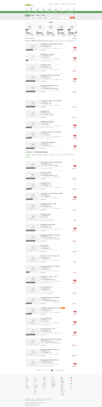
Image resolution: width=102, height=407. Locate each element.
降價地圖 (55, 9)
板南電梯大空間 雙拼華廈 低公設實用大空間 (49, 349)
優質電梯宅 (46, 154)
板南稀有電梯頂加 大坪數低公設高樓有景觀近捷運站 (51, 162)
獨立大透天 (58, 154)
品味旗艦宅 (28, 154)
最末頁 (63, 370)
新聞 (68, 9)
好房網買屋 (62, 382)
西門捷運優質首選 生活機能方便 (47, 54)
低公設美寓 (34, 154)
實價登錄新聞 (45, 380)
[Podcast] (71, 388)
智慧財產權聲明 (53, 384)
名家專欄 (44, 378)
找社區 (27, 383)
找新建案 (35, 391)
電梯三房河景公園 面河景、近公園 (47, 328)
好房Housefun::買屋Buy (29, 5)
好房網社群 (62, 384)
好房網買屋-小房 (63, 391)
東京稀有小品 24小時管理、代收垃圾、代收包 (50, 255)
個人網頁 (44, 385)
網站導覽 (52, 381)
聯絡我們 (52, 377)
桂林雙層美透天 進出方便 (45, 183)
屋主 (51, 40)
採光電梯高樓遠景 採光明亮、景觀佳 (48, 203)
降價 (41, 40)
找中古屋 (27, 378)
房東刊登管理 (36, 381)
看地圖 (51, 45)
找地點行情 (27, 386)
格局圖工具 (44, 386)
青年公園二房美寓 (44, 245)
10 (59, 370)
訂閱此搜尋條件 (74, 38)
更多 (74, 9)
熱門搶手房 (65, 154)
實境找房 (34, 40)
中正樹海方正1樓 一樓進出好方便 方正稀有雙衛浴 (51, 100)
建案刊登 (35, 393)
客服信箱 (37, 405)
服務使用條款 (53, 383)
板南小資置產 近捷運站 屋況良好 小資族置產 (49, 266)
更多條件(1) (46, 17)
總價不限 (33, 17)
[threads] (71, 378)
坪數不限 (40, 17)
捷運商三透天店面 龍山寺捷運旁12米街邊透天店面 (51, 339)
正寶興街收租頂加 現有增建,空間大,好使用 (49, 85)
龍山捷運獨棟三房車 (44, 111)
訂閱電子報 (53, 380)
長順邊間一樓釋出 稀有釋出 (46, 318)
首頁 (26, 9)
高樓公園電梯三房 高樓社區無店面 (47, 224)
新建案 (37, 9)
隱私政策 (45, 400)
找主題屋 (27, 381)
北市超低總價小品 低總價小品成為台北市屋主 (50, 307)
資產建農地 (40, 154)
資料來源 (52, 387)
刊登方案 (44, 388)
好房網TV (62, 390)
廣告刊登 (52, 378)
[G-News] (71, 383)
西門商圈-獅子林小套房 (45, 214)
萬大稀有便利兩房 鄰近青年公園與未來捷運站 (50, 75)
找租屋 (35, 378)
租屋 (43, 9)
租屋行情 (35, 380)
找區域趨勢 (27, 388)
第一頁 (38, 370)
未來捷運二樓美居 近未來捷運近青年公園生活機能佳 (51, 193)
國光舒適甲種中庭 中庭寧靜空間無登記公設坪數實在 (51, 44)
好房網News (44, 377)
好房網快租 (62, 381)
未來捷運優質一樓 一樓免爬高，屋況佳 (48, 276)
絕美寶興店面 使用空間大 (45, 64)
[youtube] (71, 380)
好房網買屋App (36, 385)
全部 (28, 40)
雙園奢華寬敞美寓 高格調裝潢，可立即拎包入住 (50, 235)
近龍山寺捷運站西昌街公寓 (46, 287)
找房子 (72, 17)
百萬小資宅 (52, 154)
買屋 (31, 9)
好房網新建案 (63, 394)
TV (61, 9)
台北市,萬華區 (28, 17)
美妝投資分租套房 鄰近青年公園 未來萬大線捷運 (50, 132)
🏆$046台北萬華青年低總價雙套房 (47, 142)
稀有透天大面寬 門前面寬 (45, 172)
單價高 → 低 (72, 40)
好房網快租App (36, 386)
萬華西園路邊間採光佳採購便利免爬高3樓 (49, 360)
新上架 (46, 40)
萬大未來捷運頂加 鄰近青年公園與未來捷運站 (50, 297)
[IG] (71, 385)
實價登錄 (49, 9)
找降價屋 (27, 380)
